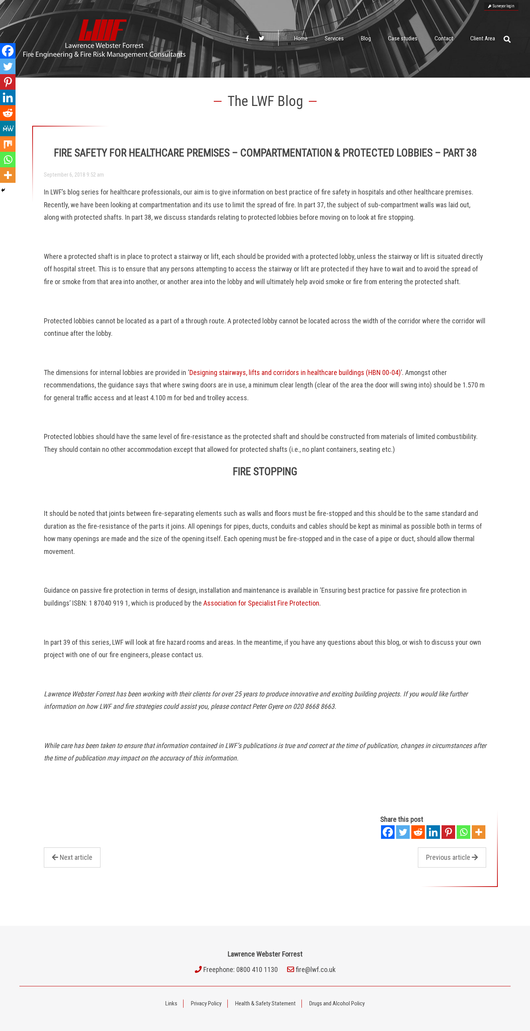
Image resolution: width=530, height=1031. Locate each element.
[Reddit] (418, 832)
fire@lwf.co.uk (316, 969)
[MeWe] (8, 128)
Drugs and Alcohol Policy (337, 1003)
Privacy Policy (206, 1003)
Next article (76, 857)
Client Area (482, 38)
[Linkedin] (433, 832)
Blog (366, 38)
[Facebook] (388, 832)
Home (301, 38)
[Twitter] (403, 832)
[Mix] (8, 144)
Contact (444, 38)
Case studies (402, 38)
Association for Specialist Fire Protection (261, 603)
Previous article (448, 857)
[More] (478, 832)
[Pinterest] (448, 832)
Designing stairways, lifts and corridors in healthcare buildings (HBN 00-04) (295, 372)
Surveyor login (502, 6)
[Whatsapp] (463, 832)
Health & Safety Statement (265, 1003)
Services (334, 38)
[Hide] (3, 190)
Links (171, 1003)
